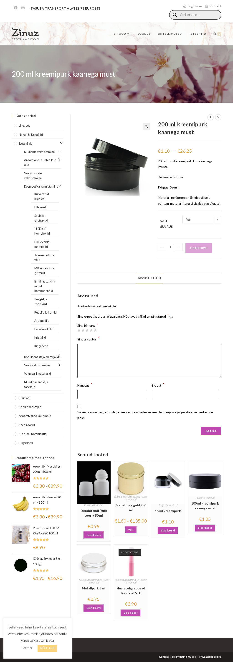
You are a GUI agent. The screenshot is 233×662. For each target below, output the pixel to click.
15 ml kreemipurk (168, 511)
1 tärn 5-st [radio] (79, 330)
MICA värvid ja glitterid (44, 270)
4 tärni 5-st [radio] (91, 330)
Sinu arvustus (88, 338)
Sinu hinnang (88, 325)
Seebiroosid (27, 425)
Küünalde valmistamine (39, 152)
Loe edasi (131, 612)
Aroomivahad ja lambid (35, 416)
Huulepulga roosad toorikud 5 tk (130, 590)
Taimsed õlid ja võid (44, 257)
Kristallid (40, 337)
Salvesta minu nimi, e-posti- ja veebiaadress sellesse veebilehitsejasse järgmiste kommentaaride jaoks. (145, 415)
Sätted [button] (26, 648)
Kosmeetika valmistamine (41, 186)
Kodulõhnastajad (30, 407)
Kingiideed (41, 346)
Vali (131, 529)
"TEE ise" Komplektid (42, 231)
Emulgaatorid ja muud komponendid (44, 286)
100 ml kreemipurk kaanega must (205, 505)
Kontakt (164, 656)
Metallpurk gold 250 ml (131, 507)
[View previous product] (210, 117)
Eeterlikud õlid (43, 329)
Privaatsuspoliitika (210, 656)
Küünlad (24, 398)
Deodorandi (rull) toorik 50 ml (94, 513)
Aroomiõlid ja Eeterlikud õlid (40, 162)
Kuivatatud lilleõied (41, 196)
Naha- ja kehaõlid (31, 134)
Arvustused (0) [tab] (149, 278)
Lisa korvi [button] (94, 535)
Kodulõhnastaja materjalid (41, 357)
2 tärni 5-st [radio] (83, 330)
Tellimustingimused (184, 656)
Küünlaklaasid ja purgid (126, 496)
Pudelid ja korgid (45, 312)
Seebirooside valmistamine (33, 175)
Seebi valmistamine (37, 365)
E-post (158, 384)
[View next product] (218, 117)
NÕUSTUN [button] (47, 648)
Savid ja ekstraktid (41, 218)
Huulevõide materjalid (89, 579)
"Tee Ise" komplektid (33, 434)
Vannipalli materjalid (37, 373)
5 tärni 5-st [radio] (95, 330)
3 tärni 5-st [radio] (87, 330)
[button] (146, 126)
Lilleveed (24, 125)
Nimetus (84, 384)
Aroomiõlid (41, 320)
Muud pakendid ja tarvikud (36, 384)
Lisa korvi (199, 248)
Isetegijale (25, 143)
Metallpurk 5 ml (94, 588)
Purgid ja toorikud (93, 505)
